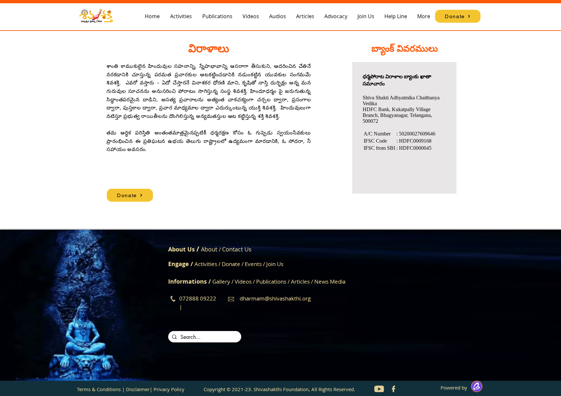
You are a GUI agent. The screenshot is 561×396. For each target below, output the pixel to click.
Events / (255, 264)
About (209, 249)
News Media (329, 281)
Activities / (208, 264)
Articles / (302, 281)
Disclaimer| (139, 389)
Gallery (221, 281)
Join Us (274, 264)
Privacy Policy (169, 389)
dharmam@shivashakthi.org (275, 298)
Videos (244, 281)
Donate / (233, 264)
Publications (272, 281)
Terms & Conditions (99, 389)
